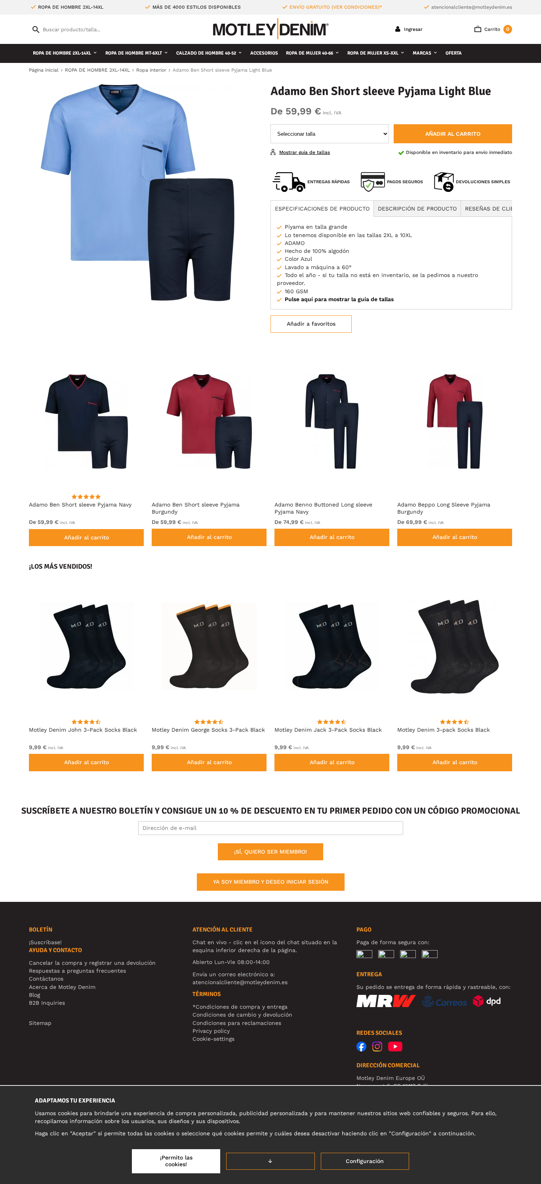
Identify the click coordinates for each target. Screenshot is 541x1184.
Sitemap (40, 1023)
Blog (34, 995)
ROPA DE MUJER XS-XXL (372, 53)
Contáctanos (46, 978)
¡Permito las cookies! (176, 1161)
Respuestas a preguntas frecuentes (77, 971)
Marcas (422, 53)
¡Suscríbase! (45, 942)
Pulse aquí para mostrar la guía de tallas (339, 299)
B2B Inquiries (47, 1003)
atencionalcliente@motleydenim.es (471, 7)
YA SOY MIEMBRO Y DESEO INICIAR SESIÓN (270, 882)
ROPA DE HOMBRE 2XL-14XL (62, 53)
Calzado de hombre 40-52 (206, 53)
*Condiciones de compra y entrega (240, 1007)
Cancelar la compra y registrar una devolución (92, 963)
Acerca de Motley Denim (62, 987)
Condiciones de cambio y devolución (242, 1014)
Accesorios (264, 53)
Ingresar (412, 29)
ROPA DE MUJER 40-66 (309, 53)
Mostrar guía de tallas (304, 152)
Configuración (365, 1161)
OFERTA (454, 53)
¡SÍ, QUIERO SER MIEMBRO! (270, 851)
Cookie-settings (213, 1039)
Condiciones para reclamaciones (236, 1023)
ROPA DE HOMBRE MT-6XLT (133, 53)
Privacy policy (211, 1031)
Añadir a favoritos (311, 324)
